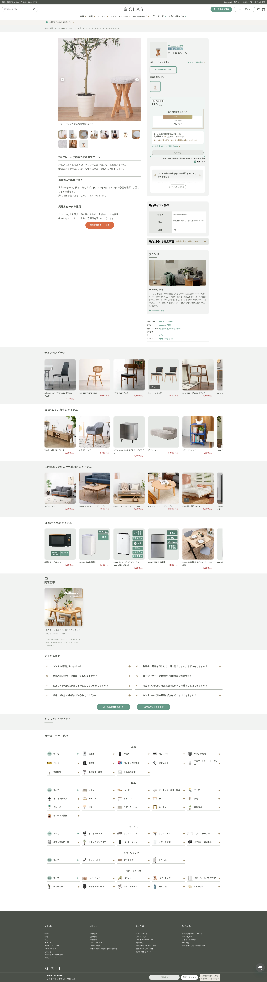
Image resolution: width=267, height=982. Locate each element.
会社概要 (93, 934)
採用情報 (93, 937)
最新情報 (93, 940)
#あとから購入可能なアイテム (170, 329)
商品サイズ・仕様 (159, 205)
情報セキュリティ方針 (144, 949)
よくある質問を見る (112, 707)
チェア (88, 28)
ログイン (246, 9)
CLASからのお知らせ (231, 2)
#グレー (162, 335)
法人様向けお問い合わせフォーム (194, 946)
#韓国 (161, 339)
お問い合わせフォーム (144, 952)
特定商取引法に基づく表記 (146, 946)
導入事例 (185, 943)
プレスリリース (96, 943)
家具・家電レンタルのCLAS (54, 28)
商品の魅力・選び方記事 (53, 955)
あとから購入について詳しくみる (165, 146)
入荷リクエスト (189, 977)
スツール (98, 28)
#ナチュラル (169, 339)
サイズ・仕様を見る (195, 62)
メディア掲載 (95, 946)
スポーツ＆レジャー (52, 946)
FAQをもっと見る (177, 187)
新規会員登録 (223, 9)
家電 (46, 937)
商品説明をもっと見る (99, 225)
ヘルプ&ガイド (247, 2)
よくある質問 (260, 2)
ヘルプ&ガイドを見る (151, 707)
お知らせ (47, 952)
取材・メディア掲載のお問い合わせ (103, 949)
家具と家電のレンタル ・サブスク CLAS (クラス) (20, 2)
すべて (71, 28)
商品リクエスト (50, 958)
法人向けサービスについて (192, 934)
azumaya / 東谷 (165, 325)
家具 (79, 28)
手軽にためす (187, 937)
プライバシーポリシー (144, 940)
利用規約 (139, 943)
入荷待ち (177, 152)
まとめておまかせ (189, 940)
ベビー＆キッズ (50, 949)
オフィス (47, 943)
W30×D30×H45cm (163, 70)
